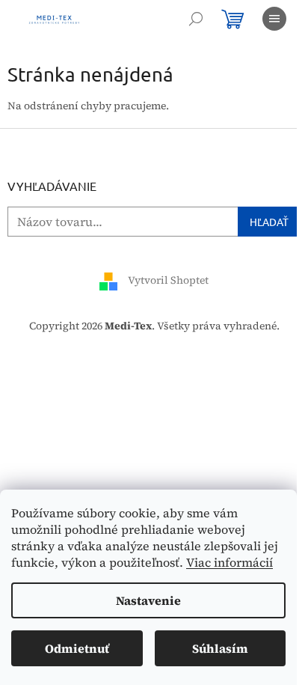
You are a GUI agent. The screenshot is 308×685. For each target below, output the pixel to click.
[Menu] (274, 19)
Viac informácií (229, 562)
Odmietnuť (77, 648)
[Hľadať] (196, 19)
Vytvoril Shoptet (168, 280)
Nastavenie (148, 600)
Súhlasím (220, 648)
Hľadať (269, 221)
